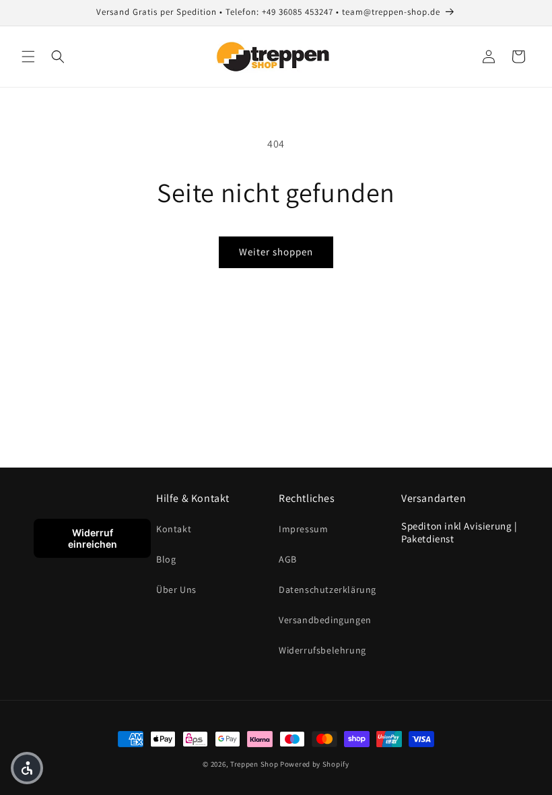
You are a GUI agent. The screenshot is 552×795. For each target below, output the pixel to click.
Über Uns (176, 589)
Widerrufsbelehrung (322, 650)
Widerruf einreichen (92, 538)
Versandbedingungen (325, 620)
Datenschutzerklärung (327, 589)
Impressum (303, 529)
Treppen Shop (254, 764)
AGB (288, 559)
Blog (166, 559)
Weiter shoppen (276, 251)
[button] (28, 56)
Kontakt (173, 529)
